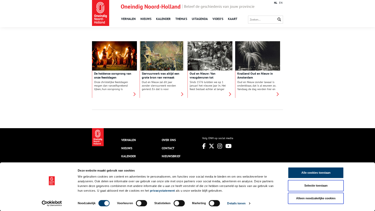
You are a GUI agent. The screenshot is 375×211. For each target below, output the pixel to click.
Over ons (169, 140)
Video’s (217, 19)
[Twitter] (211, 146)
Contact (168, 148)
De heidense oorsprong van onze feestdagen (112, 75)
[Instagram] (219, 146)
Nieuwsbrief (171, 156)
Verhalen (128, 19)
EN (280, 2)
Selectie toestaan (316, 185)
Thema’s (181, 19)
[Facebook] (204, 146)
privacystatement (162, 190)
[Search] (279, 19)
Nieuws (145, 19)
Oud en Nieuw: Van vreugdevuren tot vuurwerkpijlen (202, 77)
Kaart (232, 19)
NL (275, 2)
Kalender (163, 19)
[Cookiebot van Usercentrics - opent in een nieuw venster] (52, 203)
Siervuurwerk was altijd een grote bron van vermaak (160, 75)
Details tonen (236, 203)
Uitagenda (200, 19)
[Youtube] (228, 146)
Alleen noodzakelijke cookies (316, 198)
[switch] (141, 203)
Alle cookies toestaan (315, 172)
